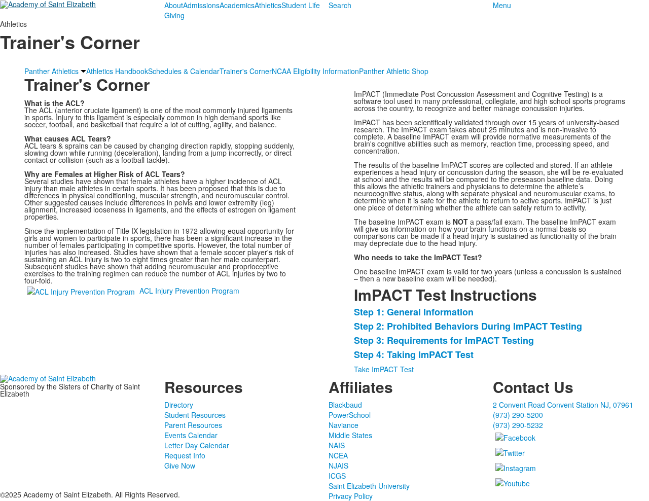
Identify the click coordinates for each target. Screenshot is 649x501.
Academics (237, 5)
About (173, 5)
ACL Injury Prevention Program (189, 290)
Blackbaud (345, 405)
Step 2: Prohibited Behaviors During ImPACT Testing (468, 326)
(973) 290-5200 (518, 415)
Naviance (343, 425)
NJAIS (338, 465)
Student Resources (195, 415)
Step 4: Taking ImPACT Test (414, 354)
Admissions (201, 5)
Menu (502, 5)
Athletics (268, 5)
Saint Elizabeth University (369, 486)
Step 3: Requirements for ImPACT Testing (444, 340)
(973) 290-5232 (518, 425)
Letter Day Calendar (196, 445)
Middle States (350, 435)
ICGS (337, 476)
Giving (174, 15)
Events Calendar (191, 435)
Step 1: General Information (414, 311)
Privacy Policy (351, 496)
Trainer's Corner (246, 71)
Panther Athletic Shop (393, 71)
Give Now (179, 465)
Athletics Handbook (117, 71)
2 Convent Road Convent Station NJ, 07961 (563, 405)
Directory (178, 405)
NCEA (338, 455)
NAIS (337, 445)
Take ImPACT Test (384, 369)
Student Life (300, 5)
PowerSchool (350, 415)
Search (340, 5)
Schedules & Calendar (184, 71)
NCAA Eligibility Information (315, 71)
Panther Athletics (51, 71)
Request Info (184, 455)
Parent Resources (193, 425)
